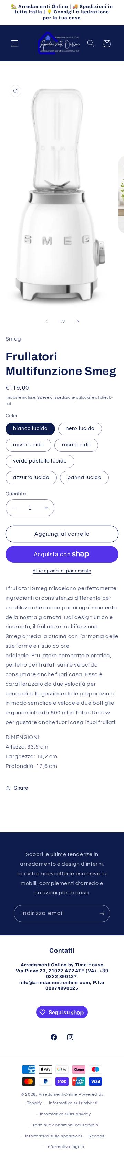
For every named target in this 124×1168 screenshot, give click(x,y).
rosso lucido (28, 444)
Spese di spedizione (56, 397)
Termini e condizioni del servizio (65, 1125)
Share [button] (21, 788)
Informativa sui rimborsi (73, 1103)
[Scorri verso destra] (77, 321)
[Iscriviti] (102, 913)
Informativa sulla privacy (65, 1114)
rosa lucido (76, 444)
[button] (14, 43)
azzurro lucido (31, 477)
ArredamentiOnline (58, 1094)
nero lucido (80, 428)
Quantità (16, 493)
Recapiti (97, 1136)
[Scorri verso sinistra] (46, 321)
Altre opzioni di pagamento (62, 571)
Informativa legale (65, 1147)
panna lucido (84, 477)
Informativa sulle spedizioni (53, 1136)
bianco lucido (30, 428)
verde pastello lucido (40, 461)
